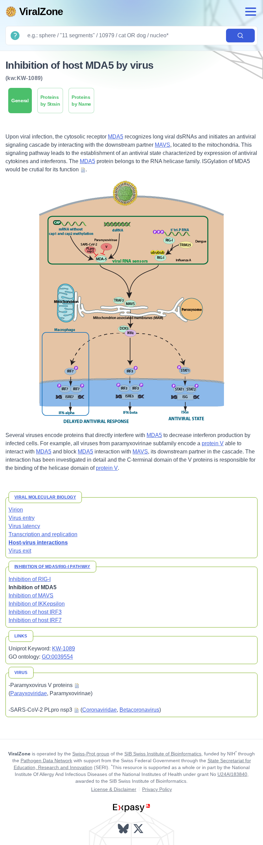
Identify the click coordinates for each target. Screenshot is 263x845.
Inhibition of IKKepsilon (37, 604)
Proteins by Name (81, 100)
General (20, 100)
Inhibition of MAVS (31, 595)
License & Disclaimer (113, 789)
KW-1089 (63, 648)
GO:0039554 (57, 657)
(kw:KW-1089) (24, 78)
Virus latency (24, 526)
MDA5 (115, 137)
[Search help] (15, 35)
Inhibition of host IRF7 (35, 620)
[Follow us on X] (139, 828)
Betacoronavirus (139, 710)
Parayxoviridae (28, 693)
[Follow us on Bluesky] (124, 828)
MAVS (162, 145)
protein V (213, 443)
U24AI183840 (232, 774)
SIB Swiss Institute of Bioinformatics (162, 753)
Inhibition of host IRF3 (35, 612)
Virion (16, 510)
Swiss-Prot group (90, 753)
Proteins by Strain (50, 100)
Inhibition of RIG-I (30, 579)
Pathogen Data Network (46, 760)
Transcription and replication (43, 534)
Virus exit (20, 551)
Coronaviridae (99, 710)
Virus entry (22, 518)
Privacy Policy (157, 789)
